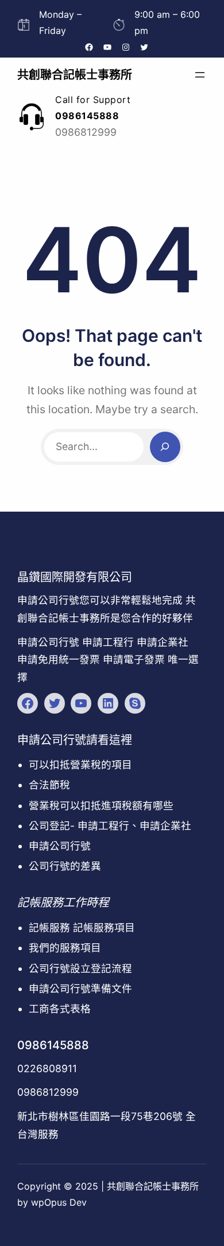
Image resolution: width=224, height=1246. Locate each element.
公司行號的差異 (65, 866)
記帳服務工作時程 (63, 902)
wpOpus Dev (59, 1202)
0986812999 (48, 1092)
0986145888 (53, 1045)
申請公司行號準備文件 (80, 988)
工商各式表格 (60, 1009)
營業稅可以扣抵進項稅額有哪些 (101, 805)
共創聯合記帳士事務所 (74, 75)
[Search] (165, 447)
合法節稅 (49, 785)
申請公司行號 (60, 846)
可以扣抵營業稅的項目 (80, 765)
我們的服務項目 (65, 948)
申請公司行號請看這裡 (74, 740)
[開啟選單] (200, 75)
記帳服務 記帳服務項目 (82, 927)
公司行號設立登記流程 (80, 968)
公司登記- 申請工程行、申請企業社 (110, 826)
